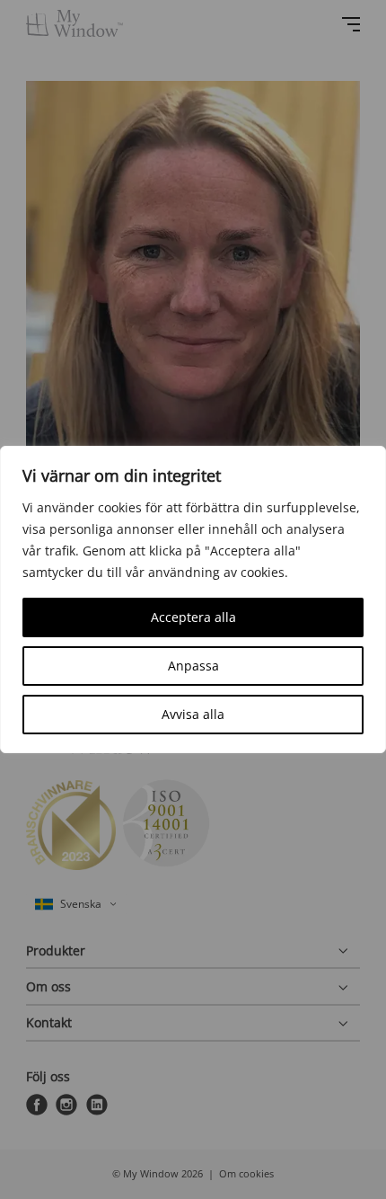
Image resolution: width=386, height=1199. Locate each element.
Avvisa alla (193, 714)
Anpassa (193, 665)
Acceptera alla (193, 617)
